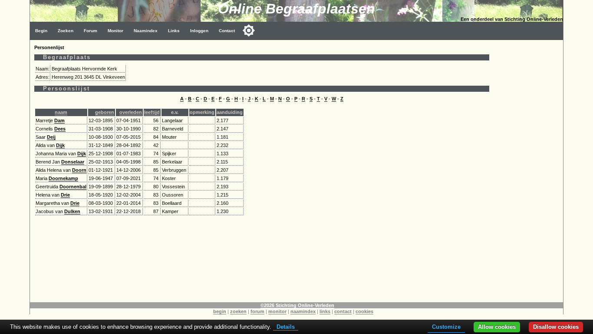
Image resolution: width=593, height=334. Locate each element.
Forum (90, 30)
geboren (104, 112)
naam (61, 112)
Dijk (60, 145)
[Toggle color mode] (248, 30)
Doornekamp (63, 178)
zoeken (238, 311)
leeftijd (152, 112)
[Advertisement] (528, 170)
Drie (65, 194)
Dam (59, 120)
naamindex (303, 311)
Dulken (72, 211)
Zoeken (65, 30)
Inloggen (199, 30)
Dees (60, 128)
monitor (277, 311)
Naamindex (146, 30)
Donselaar (72, 161)
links (325, 311)
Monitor (115, 30)
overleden (130, 112)
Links (174, 30)
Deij (51, 137)
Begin (41, 30)
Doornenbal (72, 186)
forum (257, 311)
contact (343, 311)
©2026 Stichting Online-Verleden (297, 305)
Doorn (79, 170)
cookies (364, 311)
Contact (227, 30)
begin (219, 311)
